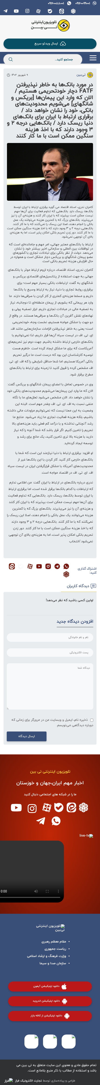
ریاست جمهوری (55, 949)
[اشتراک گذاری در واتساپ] (66, 567)
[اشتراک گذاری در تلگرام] (57, 567)
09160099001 (82, 3)
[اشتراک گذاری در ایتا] (12, 567)
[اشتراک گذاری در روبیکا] (66, 575)
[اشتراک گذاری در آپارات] (30, 567)
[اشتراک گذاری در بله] (21, 567)
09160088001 (56, 3)
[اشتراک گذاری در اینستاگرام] (48, 567)
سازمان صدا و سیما (53, 963)
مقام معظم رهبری (53, 941)
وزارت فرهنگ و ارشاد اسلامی (46, 956)
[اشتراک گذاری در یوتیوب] (39, 567)
